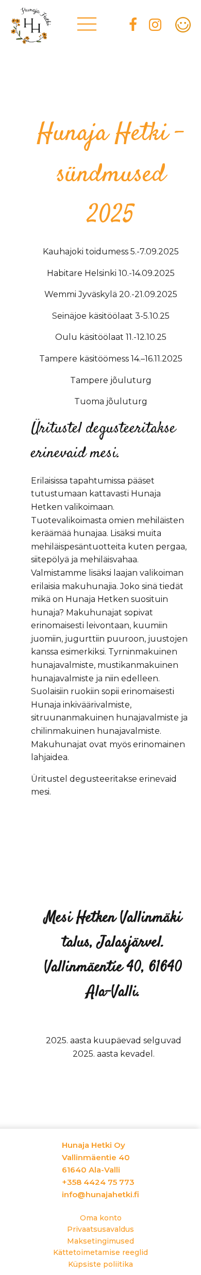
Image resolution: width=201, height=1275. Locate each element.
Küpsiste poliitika (100, 1264)
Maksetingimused (100, 1241)
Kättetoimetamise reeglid (100, 1252)
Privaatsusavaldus (100, 1229)
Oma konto (101, 1217)
